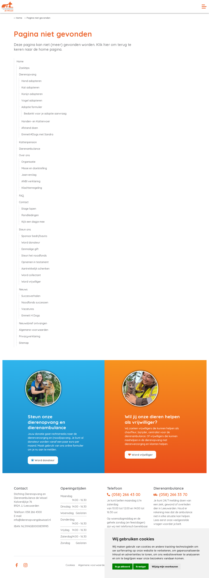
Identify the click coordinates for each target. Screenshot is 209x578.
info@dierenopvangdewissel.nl (32, 519)
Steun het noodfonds (34, 255)
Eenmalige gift (30, 249)
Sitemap (24, 342)
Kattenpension (28, 142)
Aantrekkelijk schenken (35, 268)
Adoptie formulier (31, 107)
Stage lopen (28, 208)
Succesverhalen (30, 296)
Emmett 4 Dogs (30, 315)
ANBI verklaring (30, 181)
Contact (24, 202)
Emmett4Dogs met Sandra (37, 134)
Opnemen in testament (35, 262)
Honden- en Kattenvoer (35, 121)
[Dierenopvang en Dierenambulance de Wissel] (7, 6)
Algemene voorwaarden (33, 329)
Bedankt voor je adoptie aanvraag (45, 113)
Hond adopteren (31, 81)
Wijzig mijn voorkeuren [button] (165, 566)
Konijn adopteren (32, 94)
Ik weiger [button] (141, 566)
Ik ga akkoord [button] (122, 566)
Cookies (70, 565)
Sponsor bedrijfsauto (34, 236)
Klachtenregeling (31, 187)
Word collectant (31, 275)
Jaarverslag (28, 174)
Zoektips (24, 68)
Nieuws (23, 289)
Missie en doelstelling (34, 168)
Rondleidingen (30, 215)
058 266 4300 (33, 512)
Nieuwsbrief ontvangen (33, 323)
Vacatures (27, 309)
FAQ (21, 195)
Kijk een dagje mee (33, 221)
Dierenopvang (27, 74)
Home (20, 61)
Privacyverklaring (29, 336)
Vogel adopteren (31, 100)
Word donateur (30, 242)
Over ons (24, 155)
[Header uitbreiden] (204, 6)
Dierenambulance (29, 148)
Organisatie (28, 161)
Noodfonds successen (34, 302)
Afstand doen (29, 127)
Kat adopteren (30, 87)
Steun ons (25, 229)
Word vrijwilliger (31, 281)
